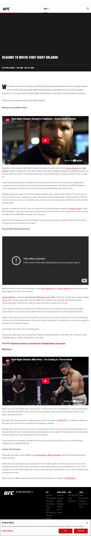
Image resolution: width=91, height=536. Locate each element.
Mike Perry (7, 349)
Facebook (60, 495)
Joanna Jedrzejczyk (64, 289)
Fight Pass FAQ (73, 495)
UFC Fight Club (50, 513)
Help (69, 492)
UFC (47, 492)
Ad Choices (82, 501)
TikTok (59, 510)
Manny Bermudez (54, 455)
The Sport (49, 495)
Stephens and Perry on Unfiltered (25, 344)
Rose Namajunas (47, 289)
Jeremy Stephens (72, 168)
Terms (81, 495)
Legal (81, 492)
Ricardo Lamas (75, 209)
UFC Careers (50, 501)
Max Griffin (62, 420)
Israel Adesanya (41, 455)
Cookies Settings (7, 531)
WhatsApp (60, 504)
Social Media (61, 492)
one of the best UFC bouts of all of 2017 (40, 297)
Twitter (59, 513)
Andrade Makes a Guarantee (53, 344)
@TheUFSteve (70, 478)
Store (47, 510)
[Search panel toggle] (88, 8)
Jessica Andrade (8, 297)
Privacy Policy (84, 498)
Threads (59, 501)
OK (65, 531)
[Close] (87, 522)
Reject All (81, 531)
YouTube (59, 507)
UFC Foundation (51, 498)
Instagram (60, 498)
